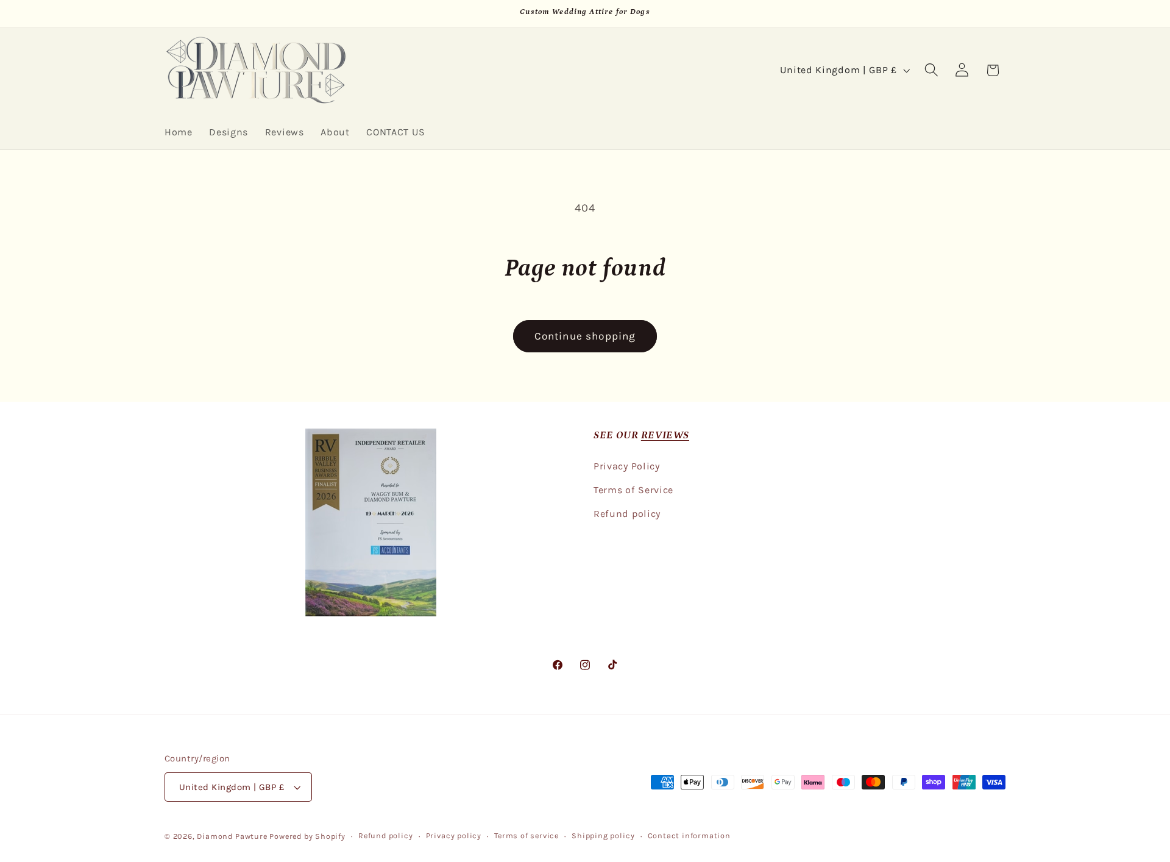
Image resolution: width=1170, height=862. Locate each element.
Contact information (689, 835)
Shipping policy (603, 835)
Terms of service (526, 835)
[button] (931, 70)
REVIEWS (665, 435)
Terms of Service (633, 490)
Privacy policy (453, 835)
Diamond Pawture (232, 836)
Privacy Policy (627, 466)
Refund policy (627, 513)
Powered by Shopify (307, 836)
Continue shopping (585, 336)
